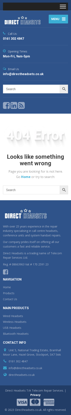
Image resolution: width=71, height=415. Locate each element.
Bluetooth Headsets (16, 334)
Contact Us (10, 299)
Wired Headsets (13, 316)
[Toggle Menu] (63, 6)
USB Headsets (12, 328)
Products (8, 293)
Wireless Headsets (14, 322)
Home (26, 177)
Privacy (35, 395)
